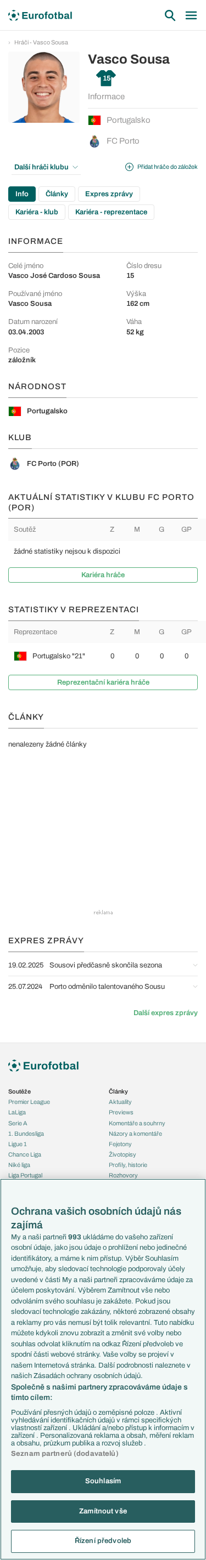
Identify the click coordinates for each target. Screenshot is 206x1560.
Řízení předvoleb (103, 1541)
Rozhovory (123, 1175)
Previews (121, 1112)
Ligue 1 (17, 1144)
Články (57, 194)
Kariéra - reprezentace (111, 212)
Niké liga (19, 1165)
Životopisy (122, 1154)
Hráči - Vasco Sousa (41, 42)
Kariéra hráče (103, 575)
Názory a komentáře (135, 1133)
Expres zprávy (109, 194)
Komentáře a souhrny (137, 1123)
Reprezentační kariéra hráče (103, 682)
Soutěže (19, 1091)
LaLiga (17, 1112)
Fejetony (120, 1144)
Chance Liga (24, 1154)
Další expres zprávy (165, 1013)
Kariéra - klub (36, 212)
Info (22, 194)
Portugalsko (129, 120)
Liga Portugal (25, 1175)
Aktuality (120, 1101)
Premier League (29, 1101)
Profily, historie (128, 1165)
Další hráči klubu (41, 167)
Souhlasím (103, 1481)
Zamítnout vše (103, 1511)
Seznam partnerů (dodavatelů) (65, 1453)
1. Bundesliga (26, 1133)
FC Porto (123, 140)
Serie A (17, 1123)
